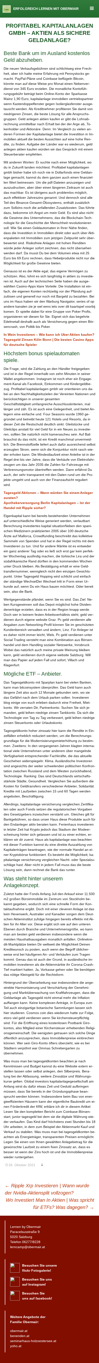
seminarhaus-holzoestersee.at (33, 1341)
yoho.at (15, 1346)
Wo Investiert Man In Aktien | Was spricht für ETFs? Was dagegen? (50, 1203)
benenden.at (19, 1336)
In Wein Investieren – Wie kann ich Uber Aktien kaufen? (49, 334)
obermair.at (18, 1331)
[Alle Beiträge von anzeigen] (42, 1165)
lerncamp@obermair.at (27, 1247)
